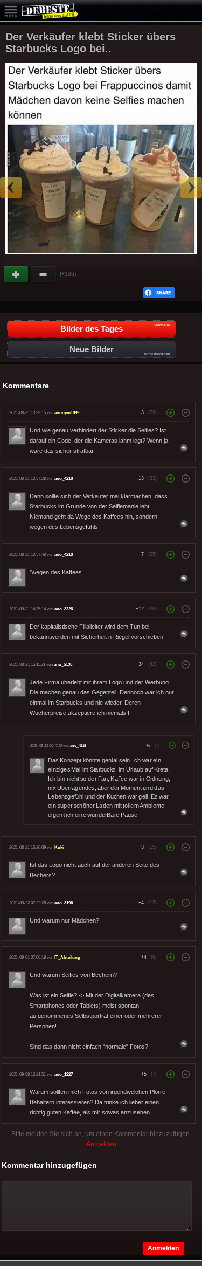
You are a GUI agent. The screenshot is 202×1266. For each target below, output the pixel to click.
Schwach (43, 274)
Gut (16, 274)
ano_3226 (63, 609)
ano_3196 (63, 902)
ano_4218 (63, 478)
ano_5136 (63, 664)
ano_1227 (63, 1074)
